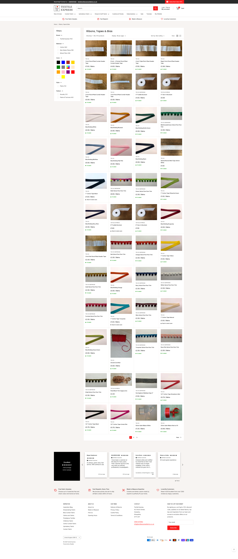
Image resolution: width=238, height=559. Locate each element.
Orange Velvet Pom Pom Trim (144, 254)
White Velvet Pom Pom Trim (169, 285)
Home (55, 24)
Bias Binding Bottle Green (143, 128)
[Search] (155, 8)
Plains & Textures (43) (66, 97)
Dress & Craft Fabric (101, 14)
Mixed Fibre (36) (65, 53)
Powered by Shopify (68, 544)
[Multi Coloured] (68, 67)
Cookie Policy (115, 512)
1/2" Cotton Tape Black (92, 424)
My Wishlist (158, 14)
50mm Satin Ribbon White (143, 425)
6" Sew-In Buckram (141, 225)
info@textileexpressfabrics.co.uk (87, 2)
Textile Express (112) (66, 39)
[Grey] (63, 67)
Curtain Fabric (69, 14)
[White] (58, 77)
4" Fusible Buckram (141, 94)
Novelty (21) (63, 94)
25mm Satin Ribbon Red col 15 (169, 425)
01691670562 (73, 2)
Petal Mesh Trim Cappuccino (119, 390)
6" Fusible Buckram (116, 225)
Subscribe (173, 528)
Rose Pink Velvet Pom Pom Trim (170, 347)
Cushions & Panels (117, 14)
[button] (82, 465)
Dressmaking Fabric (69, 510)
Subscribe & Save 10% (175, 2)
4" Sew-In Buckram (166, 94)
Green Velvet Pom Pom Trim (144, 191)
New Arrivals (58, 14)
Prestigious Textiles (69, 518)
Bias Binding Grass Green (92, 350)
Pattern (58, 91)
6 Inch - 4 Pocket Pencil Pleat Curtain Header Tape (119, 62)
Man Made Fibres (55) (67, 50)
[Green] (58, 67)
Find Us (90, 512)
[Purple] (68, 72)
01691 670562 (138, 521)
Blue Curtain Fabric (69, 512)
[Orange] (58, 72)
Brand (58, 35)
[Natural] (73, 67)
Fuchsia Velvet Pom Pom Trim (94, 316)
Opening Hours (92, 515)
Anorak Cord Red (115, 362)
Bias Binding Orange (116, 287)
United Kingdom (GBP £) (70, 537)
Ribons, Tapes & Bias (64, 24)
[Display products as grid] (177, 36)
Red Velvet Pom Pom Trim (118, 254)
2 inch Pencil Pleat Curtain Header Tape (95, 95)
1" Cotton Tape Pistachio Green (170, 193)
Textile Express (165, 92)
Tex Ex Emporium (140, 92)
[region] (132, 465)
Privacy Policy (115, 510)
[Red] (73, 72)
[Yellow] (63, 77)
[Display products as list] (180, 36)
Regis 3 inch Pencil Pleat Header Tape (170, 62)
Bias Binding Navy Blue (92, 224)
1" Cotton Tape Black (91, 193)
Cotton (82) (63, 47)
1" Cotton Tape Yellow (167, 256)
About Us (91, 507)
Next (177, 437)
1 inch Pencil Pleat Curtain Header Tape (120, 95)
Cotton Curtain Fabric (69, 523)
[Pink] (63, 72)
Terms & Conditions (116, 515)
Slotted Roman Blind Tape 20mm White (170, 161)
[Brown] (68, 62)
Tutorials (149, 14)
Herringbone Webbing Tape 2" (144, 393)
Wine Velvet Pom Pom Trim (143, 315)
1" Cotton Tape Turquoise (118, 318)
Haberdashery (131, 14)
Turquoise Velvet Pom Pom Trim (145, 347)
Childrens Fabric (68, 521)
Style (58, 82)
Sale (142, 14)
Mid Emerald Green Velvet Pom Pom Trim (171, 125)
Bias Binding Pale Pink (117, 160)
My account (166, 9)
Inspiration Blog (68, 507)
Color (58, 58)
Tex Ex (87, 59)
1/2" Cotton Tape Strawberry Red (170, 394)
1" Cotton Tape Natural (167, 317)
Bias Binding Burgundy (167, 224)
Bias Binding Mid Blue (91, 159)
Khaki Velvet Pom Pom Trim (93, 392)
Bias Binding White (90, 127)
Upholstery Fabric (84, 14)
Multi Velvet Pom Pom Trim (118, 191)
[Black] (58, 62)
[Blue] (63, 62)
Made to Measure (93, 510)
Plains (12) (63, 86)
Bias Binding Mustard (117, 127)
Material (59, 43)
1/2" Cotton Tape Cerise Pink (119, 424)
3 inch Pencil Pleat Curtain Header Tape (95, 62)
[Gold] (73, 62)
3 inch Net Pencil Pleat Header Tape (95, 256)
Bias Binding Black (141, 159)
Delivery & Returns (116, 507)
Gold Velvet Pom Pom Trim (93, 287)
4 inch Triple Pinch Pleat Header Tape (145, 62)
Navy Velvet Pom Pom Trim (143, 285)
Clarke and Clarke (68, 515)
